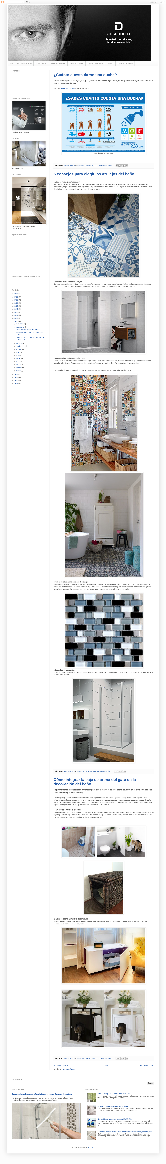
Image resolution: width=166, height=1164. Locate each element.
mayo (18, 358)
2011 (16, 383)
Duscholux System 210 (125, 63)
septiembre (20, 346)
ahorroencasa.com (68, 88)
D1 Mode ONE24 (41, 63)
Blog (11, 63)
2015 (16, 321)
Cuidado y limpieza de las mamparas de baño (114, 1094)
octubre (19, 343)
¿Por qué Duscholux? (77, 63)
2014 (16, 374)
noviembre (20, 327)
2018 (16, 312)
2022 (16, 300)
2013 (16, 377)
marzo (19, 364)
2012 (16, 380)
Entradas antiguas (146, 1065)
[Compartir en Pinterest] (126, 165)
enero (18, 370)
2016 (16, 318)
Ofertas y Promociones (58, 63)
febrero (19, 367)
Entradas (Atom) (69, 1069)
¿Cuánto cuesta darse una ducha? (85, 75)
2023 (16, 297)
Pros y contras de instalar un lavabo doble (113, 1106)
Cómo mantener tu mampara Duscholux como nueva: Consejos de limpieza (42, 1094)
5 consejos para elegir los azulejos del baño (94, 174)
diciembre (20, 324)
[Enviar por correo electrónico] (117, 165)
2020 (16, 306)
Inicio (106, 1065)
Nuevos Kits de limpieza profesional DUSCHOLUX (115, 1119)
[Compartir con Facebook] (124, 165)
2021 (16, 303)
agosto (19, 349)
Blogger (90, 1147)
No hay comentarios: (106, 165)
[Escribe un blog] (119, 165)
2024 (16, 294)
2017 (16, 315)
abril (18, 361)
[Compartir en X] (121, 165)
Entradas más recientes (62, 1065)
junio (18, 355)
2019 (16, 309)
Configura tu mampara (95, 63)
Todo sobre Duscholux (24, 63)
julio (18, 352)
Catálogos (110, 63)
